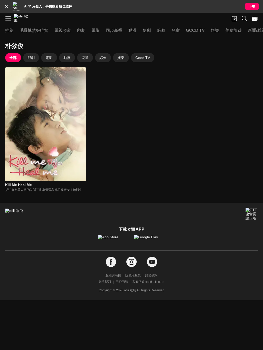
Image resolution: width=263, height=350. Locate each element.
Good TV (142, 58)
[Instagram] (131, 262)
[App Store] (113, 239)
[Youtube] (152, 262)
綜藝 (103, 58)
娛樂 (121, 58)
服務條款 (151, 275)
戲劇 (31, 58)
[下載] (234, 19)
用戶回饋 (122, 282)
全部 (13, 58)
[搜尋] (244, 19)
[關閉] (6, 6)
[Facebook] (111, 262)
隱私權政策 (133, 275)
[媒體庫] (255, 19)
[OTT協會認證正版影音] (252, 214)
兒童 (85, 58)
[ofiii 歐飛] (22, 18)
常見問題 (105, 282)
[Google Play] (149, 239)
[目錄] (8, 19)
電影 (49, 58)
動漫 (67, 58)
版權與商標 (113, 275)
